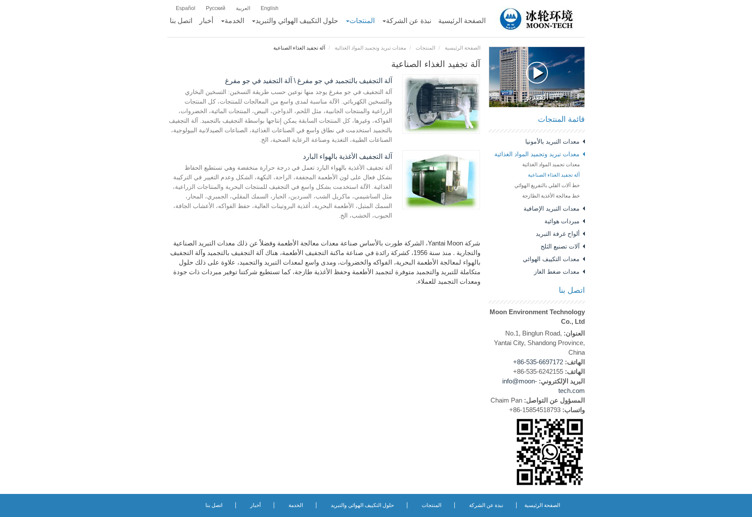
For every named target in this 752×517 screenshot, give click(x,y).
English (270, 8)
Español (185, 8)
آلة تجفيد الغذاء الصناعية (554, 175)
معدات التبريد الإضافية (552, 208)
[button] (406, 21)
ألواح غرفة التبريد (558, 233)
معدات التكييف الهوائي (551, 258)
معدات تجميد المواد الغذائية (551, 164)
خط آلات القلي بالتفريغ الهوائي (547, 185)
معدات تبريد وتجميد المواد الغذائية (370, 48)
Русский (215, 8)
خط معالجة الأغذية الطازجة (551, 196)
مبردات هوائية (562, 221)
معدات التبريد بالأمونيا (552, 141)
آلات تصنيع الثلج (560, 246)
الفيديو (537, 96)
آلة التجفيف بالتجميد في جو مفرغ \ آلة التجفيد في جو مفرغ (308, 80)
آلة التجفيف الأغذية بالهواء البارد (347, 156)
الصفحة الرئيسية (462, 48)
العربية (243, 8)
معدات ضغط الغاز (557, 271)
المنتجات (425, 48)
